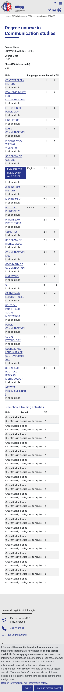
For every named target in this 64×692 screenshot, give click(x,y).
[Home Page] (13, 6)
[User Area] (49, 10)
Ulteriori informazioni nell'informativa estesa (24, 683)
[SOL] (59, 10)
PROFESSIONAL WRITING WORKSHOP (13, 144)
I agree (27, 688)
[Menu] (60, 3)
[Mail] (54, 10)
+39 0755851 (17, 628)
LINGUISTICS (12, 120)
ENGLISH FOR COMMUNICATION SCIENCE (15, 173)
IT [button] (55, 3)
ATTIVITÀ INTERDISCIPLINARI (15, 391)
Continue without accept (48, 688)
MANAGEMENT (13, 199)
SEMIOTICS (11, 231)
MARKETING (12, 276)
